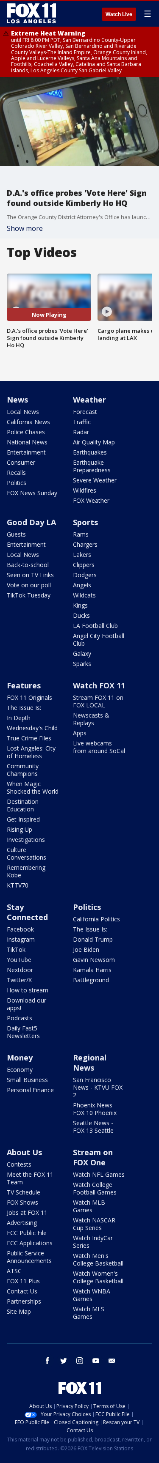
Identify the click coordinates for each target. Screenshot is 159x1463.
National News (27, 442)
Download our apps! (26, 1004)
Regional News (89, 1062)
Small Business (27, 1080)
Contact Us (22, 1291)
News (17, 400)
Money (20, 1057)
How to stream (27, 990)
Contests (19, 1164)
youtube (96, 1360)
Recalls (16, 472)
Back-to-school (28, 565)
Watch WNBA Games (91, 1295)
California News (28, 422)
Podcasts (19, 1018)
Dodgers (85, 575)
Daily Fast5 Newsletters (23, 1032)
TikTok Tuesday (28, 595)
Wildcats (84, 595)
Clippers (84, 565)
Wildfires (84, 490)
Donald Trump (93, 939)
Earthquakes (90, 452)
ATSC (14, 1271)
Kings (80, 605)
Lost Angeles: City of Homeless (31, 752)
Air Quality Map (94, 442)
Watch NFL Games (99, 1174)
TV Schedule (23, 1192)
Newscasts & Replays (91, 719)
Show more (25, 228)
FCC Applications (30, 1243)
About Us (24, 1152)
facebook (47, 1360)
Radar (81, 432)
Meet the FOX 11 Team (30, 1178)
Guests (16, 534)
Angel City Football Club (98, 639)
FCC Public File (27, 1233)
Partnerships (24, 1301)
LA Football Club (95, 626)
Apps (79, 733)
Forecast (85, 412)
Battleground (91, 980)
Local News (23, 412)
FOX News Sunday (32, 493)
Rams (81, 534)
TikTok (16, 949)
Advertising (22, 1223)
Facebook (20, 929)
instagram (79, 1360)
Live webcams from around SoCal (99, 747)
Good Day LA (31, 522)
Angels (82, 585)
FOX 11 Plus (23, 1281)
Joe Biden (86, 949)
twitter (63, 1360)
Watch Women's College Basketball (98, 1277)
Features (24, 685)
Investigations (26, 840)
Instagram (21, 939)
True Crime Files (29, 738)
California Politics (96, 919)
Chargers (85, 544)
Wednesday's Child (32, 728)
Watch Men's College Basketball (98, 1259)
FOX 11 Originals (29, 697)
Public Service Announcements (29, 1257)
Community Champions (23, 770)
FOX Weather (91, 500)
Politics (16, 483)
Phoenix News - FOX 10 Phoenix (95, 1109)
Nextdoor (20, 970)
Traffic (82, 422)
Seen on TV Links (30, 575)
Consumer (21, 462)
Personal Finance (30, 1090)
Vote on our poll (29, 585)
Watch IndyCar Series (93, 1241)
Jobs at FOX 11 (27, 1212)
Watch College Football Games (95, 1188)
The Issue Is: (24, 708)
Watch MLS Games (88, 1313)
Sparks (82, 664)
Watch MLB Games (89, 1206)
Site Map (19, 1311)
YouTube (19, 960)
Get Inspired (23, 819)
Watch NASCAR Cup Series (94, 1224)
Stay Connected (27, 912)
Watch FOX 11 (99, 685)
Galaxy (82, 653)
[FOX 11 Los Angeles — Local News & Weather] (31, 13)
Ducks (81, 615)
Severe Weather (95, 480)
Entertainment (26, 452)
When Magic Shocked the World (33, 787)
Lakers (82, 555)
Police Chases (26, 432)
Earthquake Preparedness (92, 466)
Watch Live (119, 14)
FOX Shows (22, 1202)
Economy (20, 1070)
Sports (85, 522)
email (112, 1360)
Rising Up (19, 829)
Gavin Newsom (94, 960)
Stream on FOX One (93, 1157)
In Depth (19, 718)
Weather (89, 400)
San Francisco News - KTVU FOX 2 (98, 1087)
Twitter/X (19, 980)
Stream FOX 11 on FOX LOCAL (98, 701)
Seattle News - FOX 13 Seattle (93, 1126)
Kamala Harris (92, 970)
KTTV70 (17, 885)
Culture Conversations (26, 853)
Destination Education (23, 805)
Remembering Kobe (26, 871)
